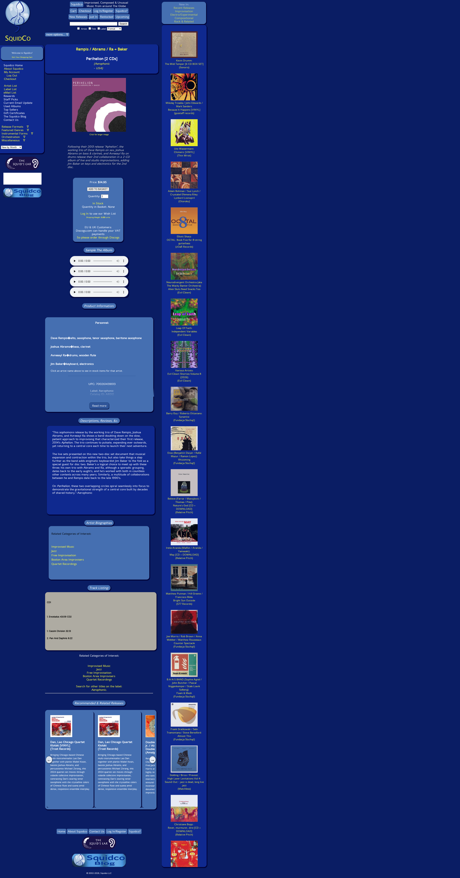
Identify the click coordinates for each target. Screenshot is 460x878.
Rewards (9, 96)
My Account (12, 72)
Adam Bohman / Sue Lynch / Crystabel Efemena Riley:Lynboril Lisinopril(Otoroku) (184, 196)
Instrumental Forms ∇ (17, 133)
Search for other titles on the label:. (99, 688)
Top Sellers (11, 109)
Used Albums (12, 106)
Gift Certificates (14, 113)
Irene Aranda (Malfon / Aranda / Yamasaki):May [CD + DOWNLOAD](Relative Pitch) (184, 553)
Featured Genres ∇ (15, 130)
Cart (73, 11)
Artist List (10, 85)
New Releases (78, 16)
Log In (84, 213)
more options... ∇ (57, 34)
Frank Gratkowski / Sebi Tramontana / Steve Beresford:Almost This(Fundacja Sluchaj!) (184, 734)
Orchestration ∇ (13, 137)
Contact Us (10, 120)
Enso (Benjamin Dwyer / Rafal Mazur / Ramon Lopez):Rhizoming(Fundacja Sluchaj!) (184, 458)
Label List (10, 89)
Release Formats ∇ (15, 126)
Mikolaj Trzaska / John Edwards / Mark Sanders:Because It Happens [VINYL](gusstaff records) (184, 108)
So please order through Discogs (98, 237)
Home (61, 831)
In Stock (98, 203)
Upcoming (122, 16)
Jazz (54, 551)
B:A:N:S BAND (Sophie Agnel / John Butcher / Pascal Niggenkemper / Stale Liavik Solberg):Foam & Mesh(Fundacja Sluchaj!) (184, 688)
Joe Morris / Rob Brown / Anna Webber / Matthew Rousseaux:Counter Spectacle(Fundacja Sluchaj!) (184, 641)
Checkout (10, 79)
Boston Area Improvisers (67, 559)
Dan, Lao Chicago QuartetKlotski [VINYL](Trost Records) (67, 745)
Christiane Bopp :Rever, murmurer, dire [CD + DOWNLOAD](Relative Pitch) (184, 829)
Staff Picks (11, 99)
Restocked (106, 16)
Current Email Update (17, 102)
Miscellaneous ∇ (13, 140)
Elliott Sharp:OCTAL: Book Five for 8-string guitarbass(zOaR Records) (184, 241)
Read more (99, 405)
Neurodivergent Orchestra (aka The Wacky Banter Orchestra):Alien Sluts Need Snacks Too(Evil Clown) (184, 287)
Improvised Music (62, 546)
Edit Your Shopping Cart (22, 57)
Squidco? (122, 11)
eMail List (10, 92)
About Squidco (13, 68)
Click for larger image (99, 134)
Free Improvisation (63, 555)
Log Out (12, 75)
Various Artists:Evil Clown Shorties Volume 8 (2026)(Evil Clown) (184, 375)
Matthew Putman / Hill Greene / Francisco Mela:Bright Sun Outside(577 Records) (184, 598)
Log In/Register (103, 11)
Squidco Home (13, 65)
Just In (93, 16)
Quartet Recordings (64, 564)
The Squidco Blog (15, 116)
